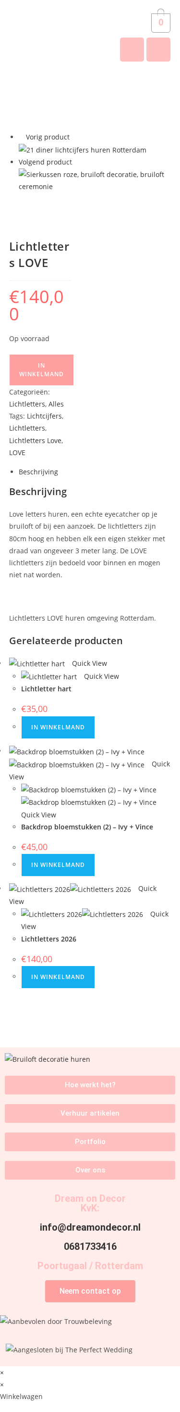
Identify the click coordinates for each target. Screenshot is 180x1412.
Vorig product (48, 136)
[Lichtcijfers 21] (82, 149)
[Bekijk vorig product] (21, 136)
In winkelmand (41, 369)
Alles (56, 403)
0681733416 (90, 1246)
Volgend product (45, 161)
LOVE (17, 452)
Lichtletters (27, 403)
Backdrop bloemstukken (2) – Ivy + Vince (87, 826)
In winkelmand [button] (58, 727)
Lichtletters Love (35, 440)
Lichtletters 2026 (48, 938)
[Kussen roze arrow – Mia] (95, 179)
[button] (89, 85)
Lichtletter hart (46, 688)
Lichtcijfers (44, 415)
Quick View (88, 663)
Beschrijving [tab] (38, 471)
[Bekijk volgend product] (76, 161)
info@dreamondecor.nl (90, 1227)
